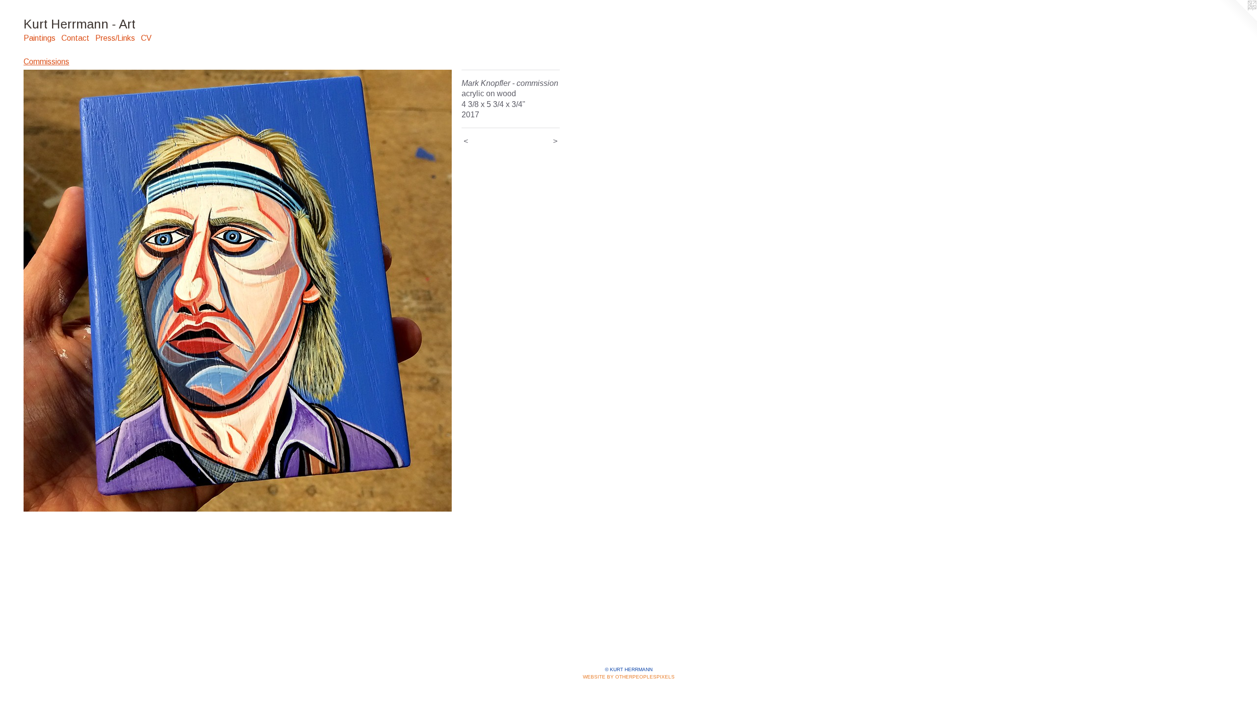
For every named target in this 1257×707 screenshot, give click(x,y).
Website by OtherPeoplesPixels (629, 677)
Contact (75, 38)
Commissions (46, 61)
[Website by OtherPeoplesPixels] (1237, 19)
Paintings (39, 38)
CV (146, 38)
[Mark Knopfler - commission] (238, 291)
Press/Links (115, 38)
